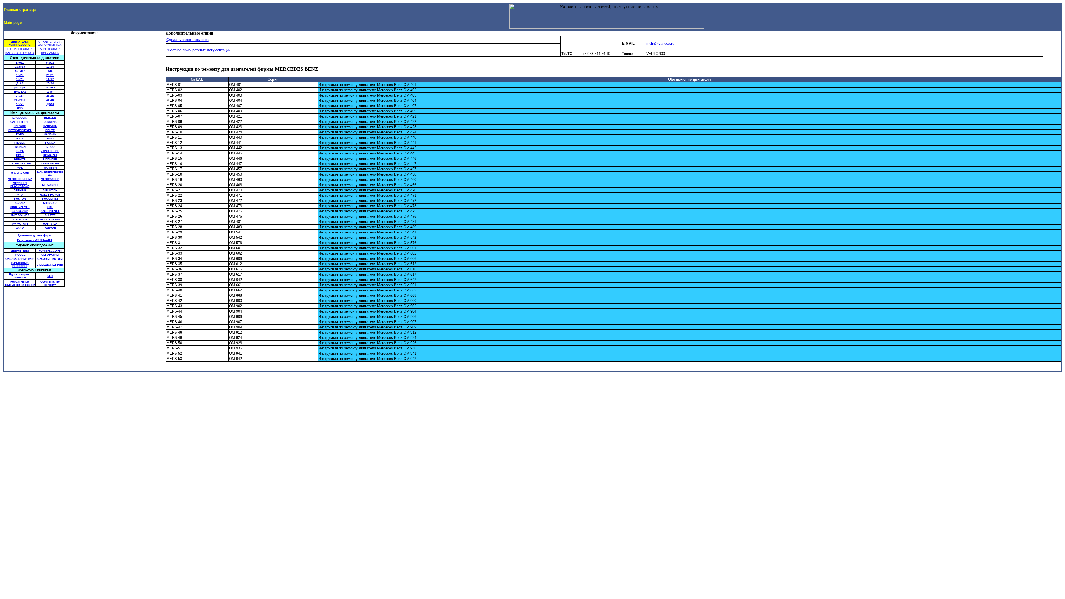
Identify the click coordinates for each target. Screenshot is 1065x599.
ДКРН (50, 104)
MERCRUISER (50, 179)
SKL (50, 207)
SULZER (50, 215)
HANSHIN (50, 134)
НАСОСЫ (20, 254)
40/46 (50, 99)
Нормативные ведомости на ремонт (20, 283)
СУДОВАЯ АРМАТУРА (19, 258)
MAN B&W (50, 167)
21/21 (50, 75)
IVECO (50, 146)
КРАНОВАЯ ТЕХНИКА (19, 53)
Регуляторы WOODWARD (34, 240)
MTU (20, 194)
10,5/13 (20, 66)
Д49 (50, 91)
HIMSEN (19, 142)
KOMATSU (50, 155)
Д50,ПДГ (20, 87)
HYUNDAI (20, 146)
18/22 (20, 75)
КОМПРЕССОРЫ (50, 250)
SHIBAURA (50, 202)
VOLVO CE (20, 219)
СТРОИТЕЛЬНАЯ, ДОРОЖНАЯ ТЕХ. (50, 43)
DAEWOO (20, 126)
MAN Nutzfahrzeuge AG (50, 173)
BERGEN (50, 117)
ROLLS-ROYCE (50, 194)
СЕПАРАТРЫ (50, 254)
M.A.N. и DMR (20, 173)
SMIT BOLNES (19, 215)
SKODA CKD (20, 211)
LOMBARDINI (50, 163)
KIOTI (20, 155)
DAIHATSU (50, 126)
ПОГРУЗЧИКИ (50, 53)
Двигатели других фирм (34, 235)
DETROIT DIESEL (20, 130)
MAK (20, 167)
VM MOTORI (20, 223)
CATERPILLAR (19, 121)
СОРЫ (22, 266)
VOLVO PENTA (50, 219)
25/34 (50, 83)
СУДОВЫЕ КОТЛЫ (50, 258)
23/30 (20, 95)
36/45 (50, 95)
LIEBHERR (50, 159)
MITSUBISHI (50, 184)
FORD (20, 134)
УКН (50, 276)
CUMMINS (50, 121)
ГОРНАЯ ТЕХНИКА (19, 48)
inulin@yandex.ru (660, 43)
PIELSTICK (50, 190)
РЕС (15, 266)
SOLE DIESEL (50, 211)
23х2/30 (19, 99)
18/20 (20, 79)
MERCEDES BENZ (20, 179)
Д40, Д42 (20, 91)
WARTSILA (50, 223)
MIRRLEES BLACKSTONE (19, 185)
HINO (50, 138)
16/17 (50, 79)
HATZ (19, 138)
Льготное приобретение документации (198, 50)
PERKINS (20, 190)
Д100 (19, 83)
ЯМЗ (20, 108)
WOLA (20, 227)
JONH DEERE (50, 151)
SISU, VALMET (20, 207)
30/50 (20, 104)
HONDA (50, 142)
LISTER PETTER (20, 163)
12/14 (50, 66)
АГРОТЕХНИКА (50, 48)
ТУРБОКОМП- (20, 263)
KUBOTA (20, 159)
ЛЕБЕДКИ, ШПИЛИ (50, 264)
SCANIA (20, 202)
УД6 (50, 70)
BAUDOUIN (19, 117)
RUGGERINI (50, 198)
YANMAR (50, 227)
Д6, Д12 (20, 70)
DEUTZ (50, 130)
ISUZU (20, 151)
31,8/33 (50, 87)
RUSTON (20, 198)
